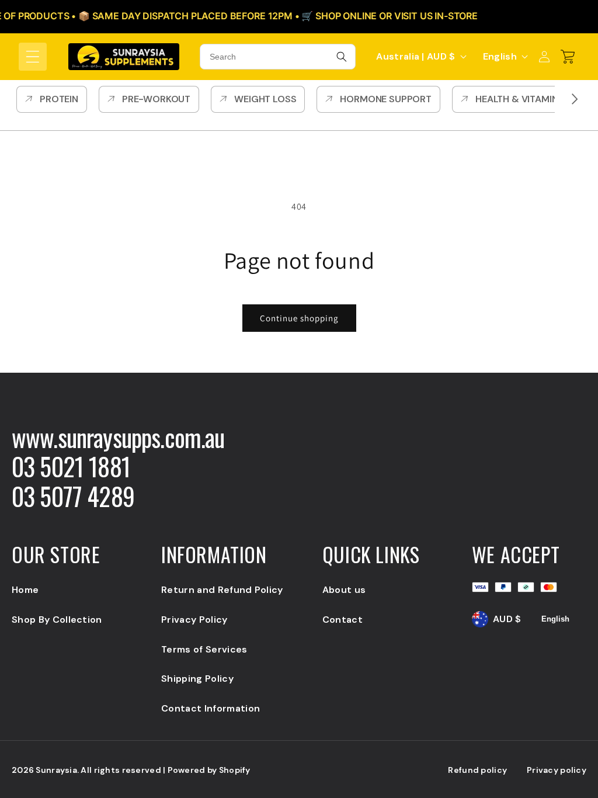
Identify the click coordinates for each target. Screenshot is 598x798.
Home (25, 590)
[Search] (341, 57)
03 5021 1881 (71, 466)
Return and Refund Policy (222, 590)
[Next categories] (575, 99)
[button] (33, 57)
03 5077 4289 (73, 496)
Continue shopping (299, 318)
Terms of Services (204, 649)
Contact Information (210, 708)
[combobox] (278, 57)
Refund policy (477, 770)
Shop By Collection (57, 619)
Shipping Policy (197, 678)
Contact (342, 619)
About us (344, 590)
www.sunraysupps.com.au (118, 437)
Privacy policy (556, 770)
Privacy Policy (194, 619)
